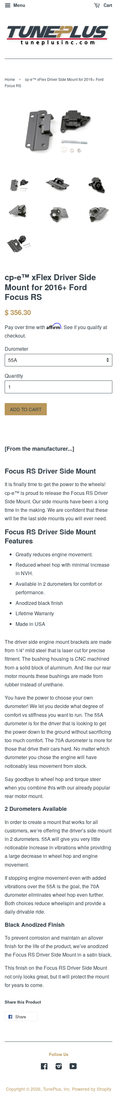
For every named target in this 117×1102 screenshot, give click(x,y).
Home (10, 79)
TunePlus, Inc (56, 1089)
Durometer (16, 348)
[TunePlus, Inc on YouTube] (73, 1067)
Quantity (14, 375)
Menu (18, 5)
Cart (107, 5)
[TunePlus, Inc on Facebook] (44, 1067)
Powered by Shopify (91, 1089)
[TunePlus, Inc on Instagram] (58, 1067)
